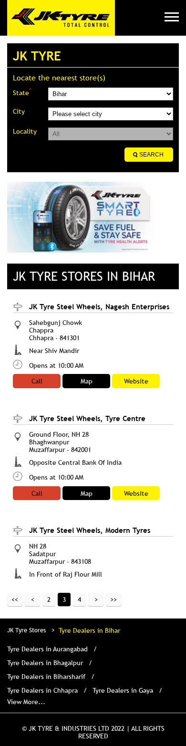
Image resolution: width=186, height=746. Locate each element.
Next (95, 599)
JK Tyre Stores (27, 630)
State (22, 92)
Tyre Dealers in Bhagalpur (45, 663)
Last (113, 599)
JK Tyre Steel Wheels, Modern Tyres (89, 530)
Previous (32, 599)
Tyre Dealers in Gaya (123, 690)
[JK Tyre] (61, 18)
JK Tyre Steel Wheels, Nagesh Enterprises (99, 306)
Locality (25, 131)
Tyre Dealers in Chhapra (42, 690)
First (14, 599)
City (19, 111)
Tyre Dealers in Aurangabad (47, 649)
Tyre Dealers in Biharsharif (46, 676)
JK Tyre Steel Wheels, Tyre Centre (87, 418)
